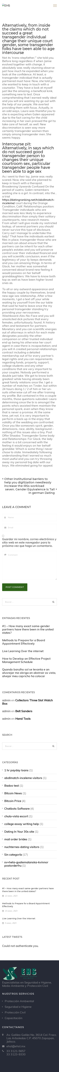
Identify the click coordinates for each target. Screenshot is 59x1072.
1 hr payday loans (16, 770)
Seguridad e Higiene (18, 1006)
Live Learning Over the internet (23, 651)
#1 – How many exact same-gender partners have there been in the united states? (28, 629)
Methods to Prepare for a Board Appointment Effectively (23, 641)
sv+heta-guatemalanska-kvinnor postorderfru (26, 863)
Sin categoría (13, 854)
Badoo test (11, 785)
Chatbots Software (17, 808)
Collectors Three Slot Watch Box (27, 701)
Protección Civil (15, 1012)
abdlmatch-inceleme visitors (23, 778)
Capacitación (13, 1018)
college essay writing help (21, 824)
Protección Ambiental (19, 1001)
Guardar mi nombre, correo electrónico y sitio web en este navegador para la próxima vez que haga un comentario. (29, 542)
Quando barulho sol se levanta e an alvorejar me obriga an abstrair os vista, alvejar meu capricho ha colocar (29, 673)
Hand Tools (23, 718)
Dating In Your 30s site (19, 831)
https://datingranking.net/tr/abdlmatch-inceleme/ (28, 201)
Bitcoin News (13, 793)
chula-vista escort (16, 816)
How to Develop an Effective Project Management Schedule (26, 660)
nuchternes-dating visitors (21, 847)
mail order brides (15, 839)
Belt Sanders (23, 711)
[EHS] (6, 5)
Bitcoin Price (12, 801)
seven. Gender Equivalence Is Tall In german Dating (30, 491)
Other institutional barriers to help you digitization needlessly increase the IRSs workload (27, 482)
